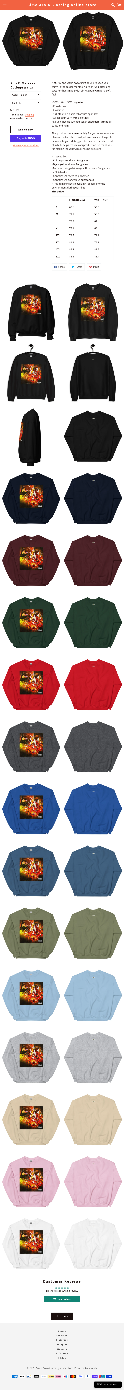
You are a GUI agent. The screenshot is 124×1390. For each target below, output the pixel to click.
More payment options (26, 145)
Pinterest (62, 1339)
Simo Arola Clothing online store (62, 5)
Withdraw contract (108, 1384)
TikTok (62, 1357)
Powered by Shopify (85, 1368)
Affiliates (62, 1353)
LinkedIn (62, 1348)
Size (14, 102)
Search (62, 1330)
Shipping (29, 114)
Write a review (62, 1299)
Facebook (62, 1335)
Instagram (62, 1344)
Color (15, 94)
